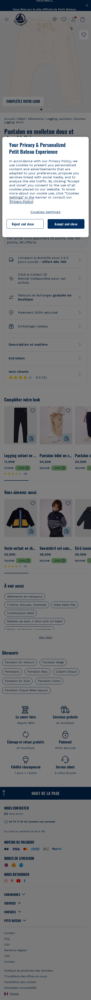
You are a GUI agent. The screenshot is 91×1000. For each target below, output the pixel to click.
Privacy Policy (21, 201)
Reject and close (23, 224)
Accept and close (66, 224)
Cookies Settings (45, 212)
